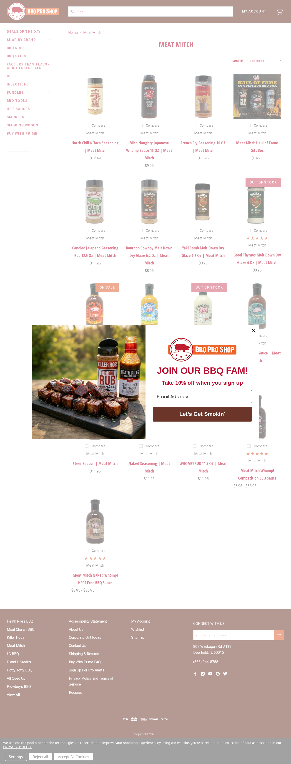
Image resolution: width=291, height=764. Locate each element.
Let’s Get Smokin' (202, 414)
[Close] (253, 330)
